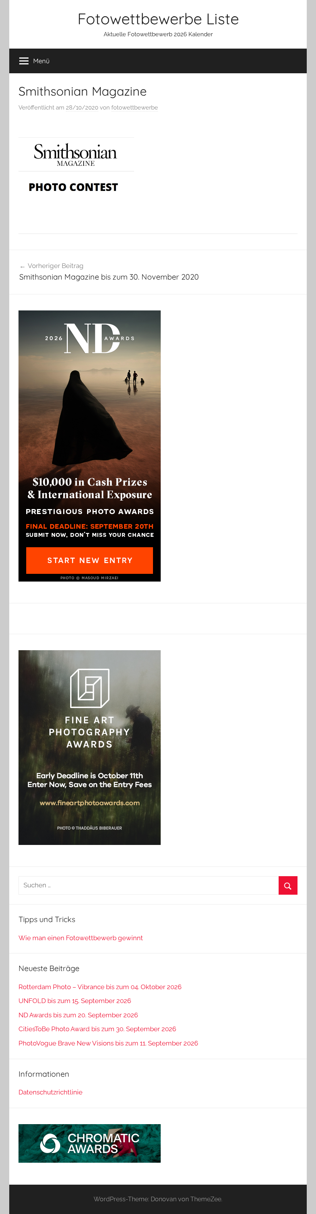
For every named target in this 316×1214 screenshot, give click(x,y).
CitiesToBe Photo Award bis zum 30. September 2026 (97, 1029)
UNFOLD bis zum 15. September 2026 (74, 1001)
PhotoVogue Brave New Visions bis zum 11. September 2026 (108, 1043)
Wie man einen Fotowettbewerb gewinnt (80, 938)
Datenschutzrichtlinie (50, 1092)
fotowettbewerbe (134, 107)
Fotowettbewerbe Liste (158, 18)
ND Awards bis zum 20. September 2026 (78, 1015)
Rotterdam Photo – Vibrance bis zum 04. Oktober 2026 (100, 987)
